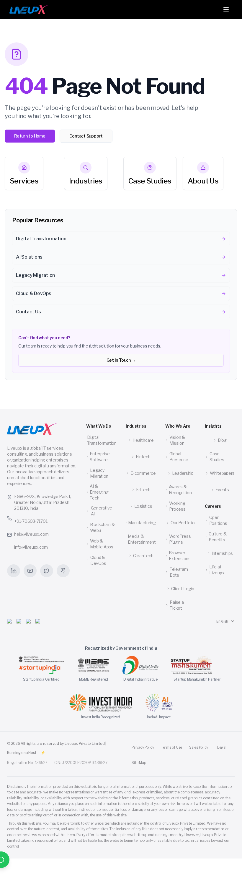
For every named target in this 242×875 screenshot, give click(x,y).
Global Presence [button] (178, 456)
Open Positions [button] (218, 520)
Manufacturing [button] (142, 522)
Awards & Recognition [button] (180, 489)
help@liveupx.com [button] (31, 534)
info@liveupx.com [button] (31, 547)
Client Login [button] (182, 588)
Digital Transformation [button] (101, 440)
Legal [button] (221, 747)
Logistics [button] (143, 506)
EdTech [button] (143, 489)
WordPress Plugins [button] (180, 539)
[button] (29, 9)
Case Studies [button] (217, 456)
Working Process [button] (177, 506)
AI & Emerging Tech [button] (99, 492)
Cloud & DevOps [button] (98, 560)
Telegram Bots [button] (179, 572)
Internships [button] (222, 553)
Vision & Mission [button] (177, 440)
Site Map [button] (139, 762)
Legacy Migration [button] (99, 473)
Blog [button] (222, 440)
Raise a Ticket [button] (177, 605)
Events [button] (222, 489)
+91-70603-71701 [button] (30, 521)
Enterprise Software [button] (100, 456)
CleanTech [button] (143, 555)
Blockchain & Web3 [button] (102, 527)
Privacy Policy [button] (143, 747)
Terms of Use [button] (171, 747)
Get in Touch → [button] (121, 360)
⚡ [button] (43, 752)
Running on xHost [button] (21, 752)
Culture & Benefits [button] (218, 536)
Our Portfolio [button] (183, 522)
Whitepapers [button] (222, 473)
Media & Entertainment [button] (142, 539)
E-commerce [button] (143, 473)
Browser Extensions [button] (180, 555)
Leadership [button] (183, 473)
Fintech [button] (143, 456)
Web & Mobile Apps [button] (101, 543)
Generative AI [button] (101, 510)
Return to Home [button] (29, 135)
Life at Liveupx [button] (216, 569)
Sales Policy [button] (198, 747)
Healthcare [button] (143, 440)
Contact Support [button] (86, 135)
